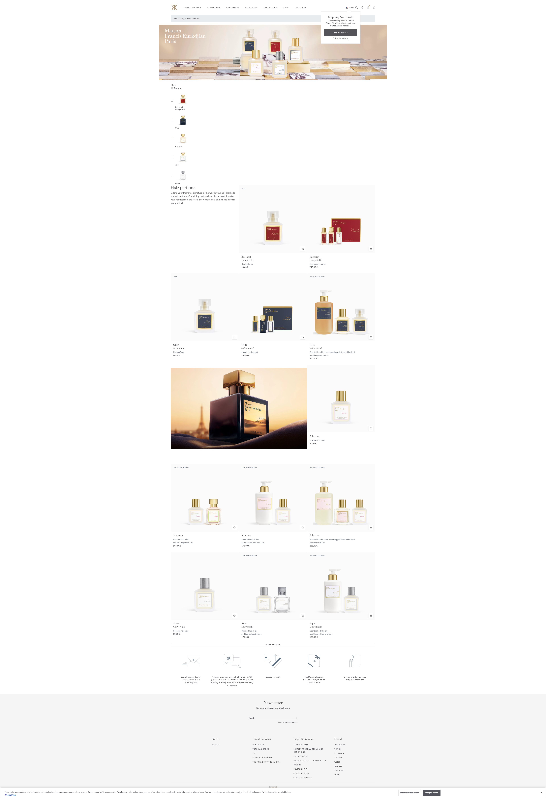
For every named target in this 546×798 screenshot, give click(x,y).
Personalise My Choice (409, 792)
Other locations (340, 38)
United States (341, 32)
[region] (273, 793)
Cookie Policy (10, 795)
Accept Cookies (431, 792)
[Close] (541, 792)
